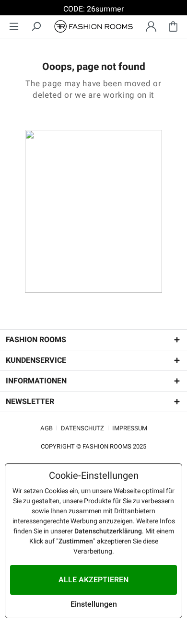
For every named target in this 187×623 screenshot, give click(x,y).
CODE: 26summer (93, 9)
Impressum (129, 428)
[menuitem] (14, 26)
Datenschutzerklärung (108, 531)
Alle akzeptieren (93, 580)
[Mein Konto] (151, 26)
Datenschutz (82, 428)
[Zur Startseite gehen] (93, 26)
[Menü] (14, 26)
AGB (46, 428)
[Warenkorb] (173, 26)
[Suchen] (36, 26)
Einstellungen (93, 604)
